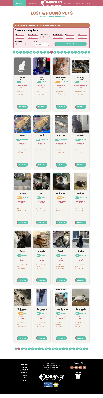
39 (80, 348)
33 (60, 348)
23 (58, 52)
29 (79, 52)
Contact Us (25, 369)
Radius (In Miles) (44, 34)
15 (31, 52)
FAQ (25, 363)
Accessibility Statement (24, 382)
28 (75, 52)
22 (55, 52)
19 (44, 52)
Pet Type (17, 34)
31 (86, 52)
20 (48, 52)
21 (51, 52)
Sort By (35, 41)
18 (41, 52)
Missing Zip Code (32, 34)
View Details (22, 107)
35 (67, 348)
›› (87, 348)
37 (73, 348)
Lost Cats (24, 374)
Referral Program (25, 371)
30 (82, 52)
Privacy (25, 379)
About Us (24, 368)
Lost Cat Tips (24, 364)
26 (68, 52)
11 (17, 52)
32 (56, 348)
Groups (25, 376)
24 (62, 52)
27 (72, 52)
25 (65, 52)
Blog (25, 377)
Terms (25, 380)
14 (27, 52)
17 (37, 52)
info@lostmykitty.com (54, 365)
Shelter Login (25, 372)
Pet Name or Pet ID (57, 34)
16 (34, 52)
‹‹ (15, 348)
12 (20, 52)
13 (24, 52)
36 (70, 348)
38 (77, 348)
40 (84, 348)
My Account (25, 366)
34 (63, 348)
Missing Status (18, 41)
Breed (66, 34)
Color (79, 34)
